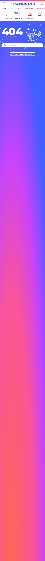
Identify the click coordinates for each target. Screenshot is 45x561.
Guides (18, 9)
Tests (11, 9)
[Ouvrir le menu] (3, 4)
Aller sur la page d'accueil (21, 54)
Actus (3, 9)
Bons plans (28, 9)
